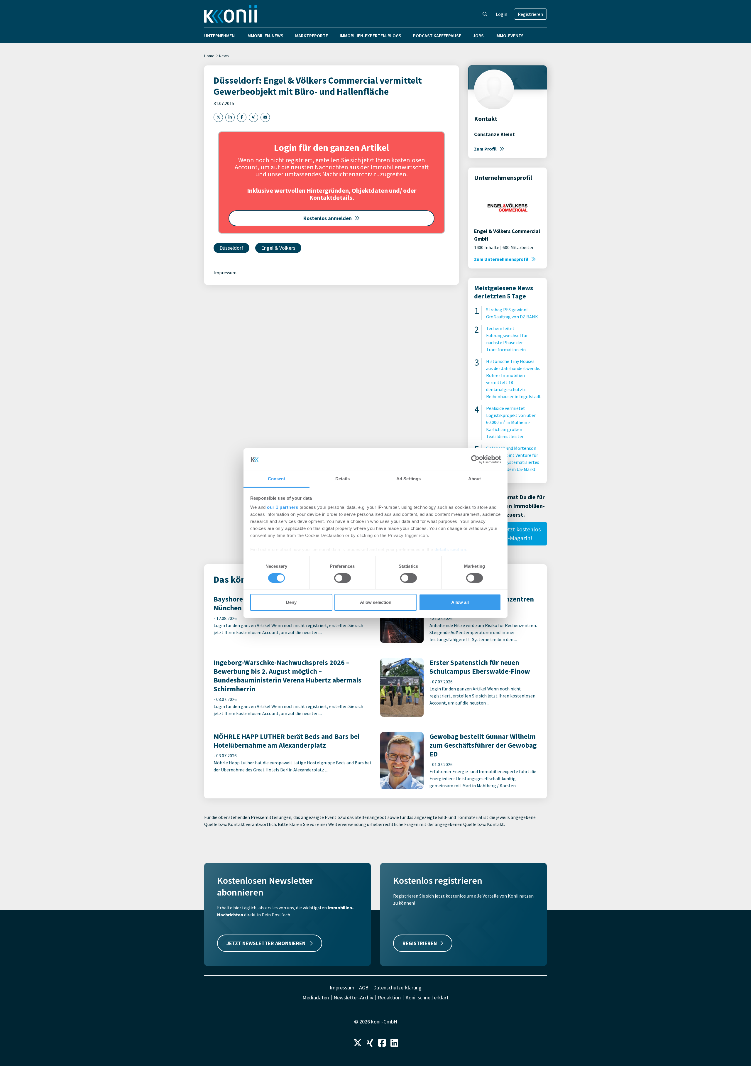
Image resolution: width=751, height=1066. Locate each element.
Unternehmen (219, 35)
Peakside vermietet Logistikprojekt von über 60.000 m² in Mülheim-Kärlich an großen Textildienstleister (511, 422)
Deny (291, 602)
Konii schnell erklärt (427, 997)
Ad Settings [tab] (408, 478)
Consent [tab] (276, 478)
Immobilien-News (264, 35)
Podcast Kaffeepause (437, 35)
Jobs (478, 35)
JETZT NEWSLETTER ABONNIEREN (266, 943)
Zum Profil (485, 149)
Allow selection (375, 602)
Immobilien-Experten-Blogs (370, 35)
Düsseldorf (231, 247)
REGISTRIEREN (419, 943)
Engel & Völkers (278, 247)
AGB (363, 987)
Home (209, 55)
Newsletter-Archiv (353, 997)
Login (501, 14)
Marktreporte (311, 35)
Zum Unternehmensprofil (501, 259)
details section (450, 549)
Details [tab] (342, 478)
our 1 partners (282, 507)
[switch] (342, 578)
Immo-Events (509, 35)
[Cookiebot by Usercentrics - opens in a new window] (475, 459)
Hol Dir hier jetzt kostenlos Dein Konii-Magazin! (508, 534)
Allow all (460, 602)
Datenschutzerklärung (397, 987)
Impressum (225, 273)
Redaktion (389, 997)
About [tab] (474, 478)
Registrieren (530, 14)
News (224, 55)
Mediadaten (315, 997)
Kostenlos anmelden (327, 218)
